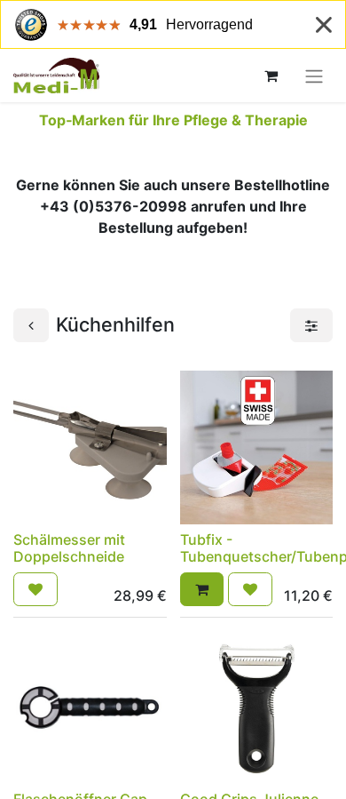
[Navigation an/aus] (314, 75)
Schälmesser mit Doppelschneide (69, 548)
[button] (35, 589)
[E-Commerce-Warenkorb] (270, 75)
